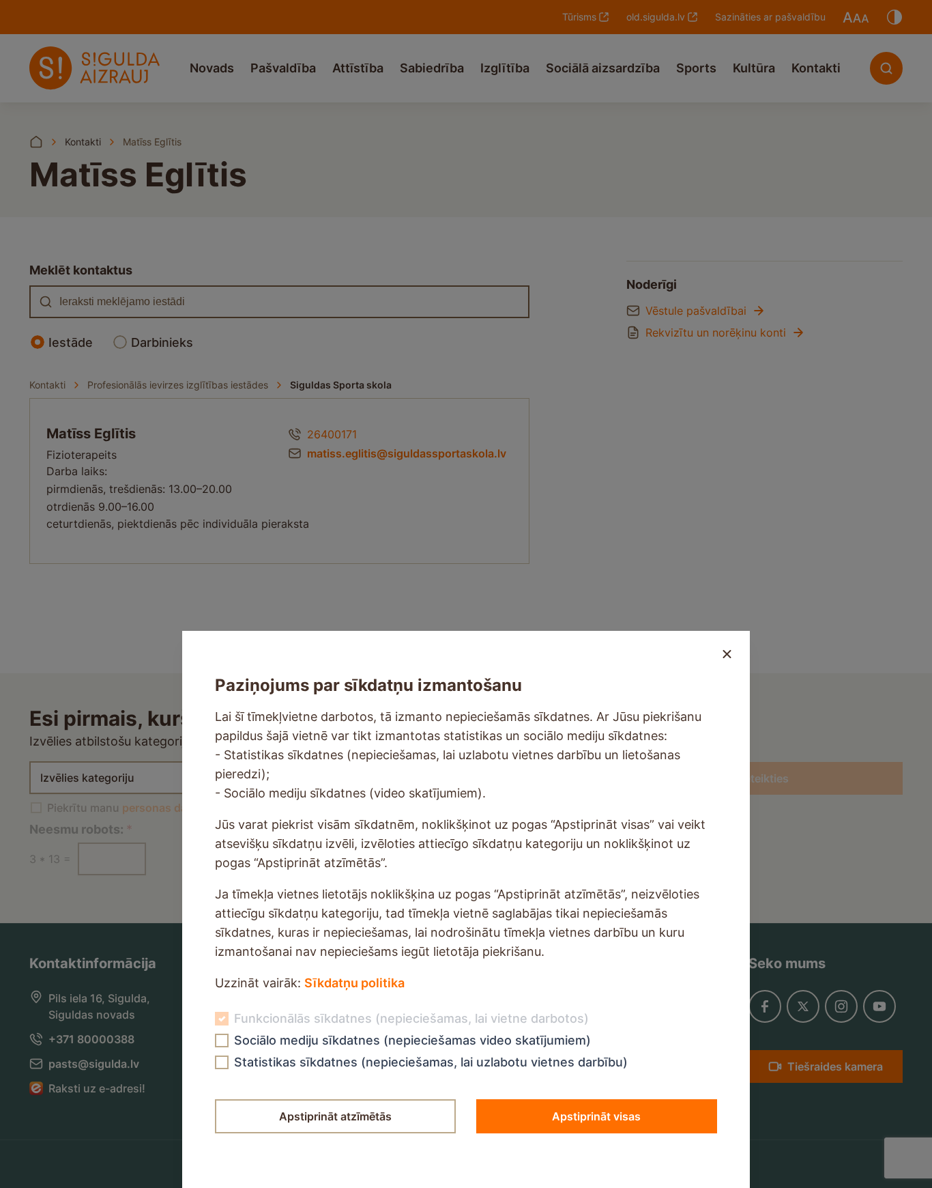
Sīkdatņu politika (354, 983)
